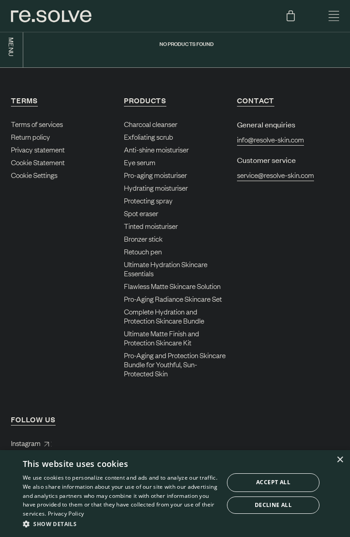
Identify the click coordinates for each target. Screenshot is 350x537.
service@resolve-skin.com (275, 175)
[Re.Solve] (51, 16)
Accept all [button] (273, 482)
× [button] (339, 459)
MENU (11, 47)
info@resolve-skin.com (270, 139)
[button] (120, 524)
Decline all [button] (273, 505)
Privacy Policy (66, 513)
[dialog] (175, 493)
